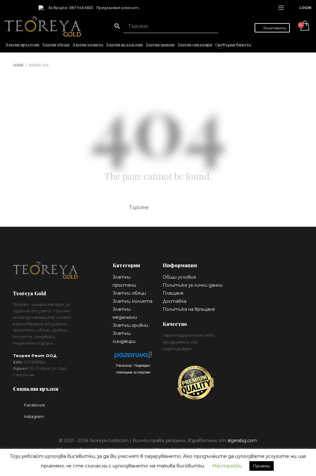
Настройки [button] (227, 466)
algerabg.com (242, 440)
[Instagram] (18, 7)
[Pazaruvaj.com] (133, 357)
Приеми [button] (261, 465)
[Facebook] (9, 7)
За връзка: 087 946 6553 (70, 7)
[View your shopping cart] (304, 26)
